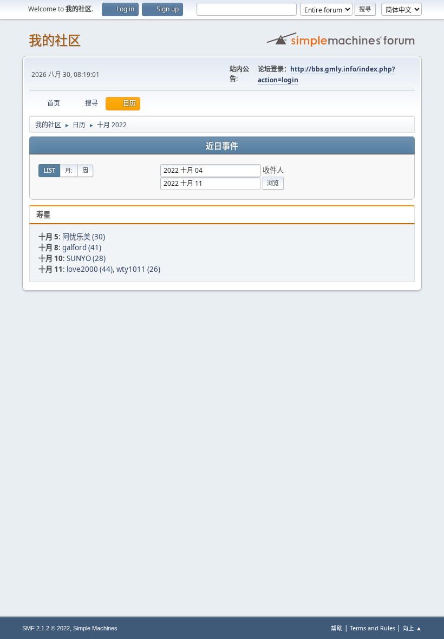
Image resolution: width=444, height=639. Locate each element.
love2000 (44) (90, 269)
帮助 (337, 628)
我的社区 (55, 40)
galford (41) (81, 247)
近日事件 (222, 146)
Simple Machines (95, 628)
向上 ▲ (412, 628)
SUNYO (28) (86, 258)
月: (69, 170)
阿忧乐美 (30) (83, 237)
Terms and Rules (372, 628)
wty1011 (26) (138, 269)
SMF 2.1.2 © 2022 (46, 628)
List (49, 170)
